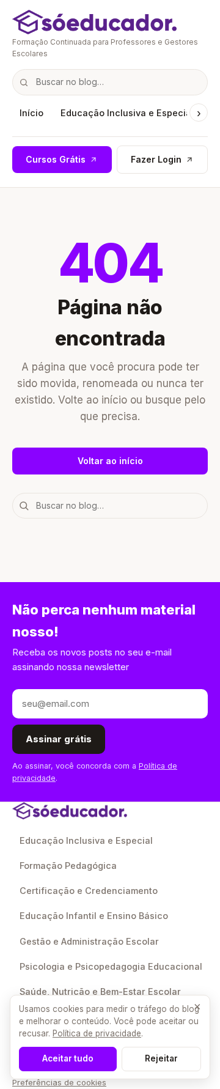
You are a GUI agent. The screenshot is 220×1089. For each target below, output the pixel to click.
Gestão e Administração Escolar (89, 941)
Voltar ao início (110, 461)
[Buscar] (23, 82)
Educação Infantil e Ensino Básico (94, 915)
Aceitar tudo (68, 1058)
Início (31, 113)
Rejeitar (161, 1058)
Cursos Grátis (56, 159)
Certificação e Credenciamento (89, 890)
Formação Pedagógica (68, 865)
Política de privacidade (97, 1033)
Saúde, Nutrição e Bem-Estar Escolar (100, 991)
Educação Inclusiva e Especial (127, 113)
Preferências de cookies (59, 1082)
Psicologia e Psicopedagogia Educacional (111, 966)
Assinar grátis (59, 739)
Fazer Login (156, 159)
